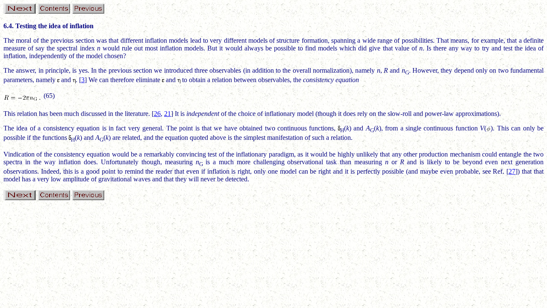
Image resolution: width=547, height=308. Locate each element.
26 (157, 113)
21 (167, 113)
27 (512, 171)
